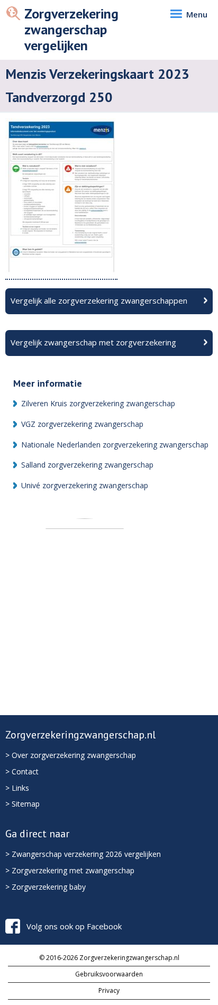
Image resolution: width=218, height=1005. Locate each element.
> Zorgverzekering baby (45, 887)
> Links (17, 788)
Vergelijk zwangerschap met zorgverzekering (93, 342)
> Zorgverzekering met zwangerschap (69, 870)
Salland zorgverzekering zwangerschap (87, 465)
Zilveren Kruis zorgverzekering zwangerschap (98, 403)
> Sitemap (22, 804)
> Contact (22, 771)
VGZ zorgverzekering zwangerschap (82, 424)
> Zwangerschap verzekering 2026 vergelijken (83, 854)
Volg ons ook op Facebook (74, 926)
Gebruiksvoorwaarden (109, 974)
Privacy (109, 990)
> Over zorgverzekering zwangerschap (70, 755)
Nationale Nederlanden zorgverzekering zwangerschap (114, 445)
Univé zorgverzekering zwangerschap (84, 485)
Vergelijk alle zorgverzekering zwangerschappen (99, 300)
